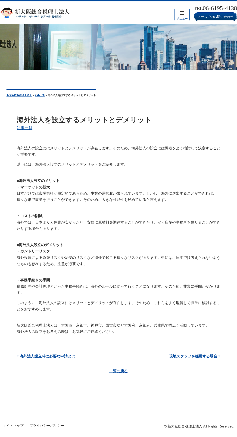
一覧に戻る (118, 371)
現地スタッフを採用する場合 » (194, 356)
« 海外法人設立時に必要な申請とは (46, 356)
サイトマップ (13, 425)
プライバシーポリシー (46, 425)
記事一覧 (24, 127)
